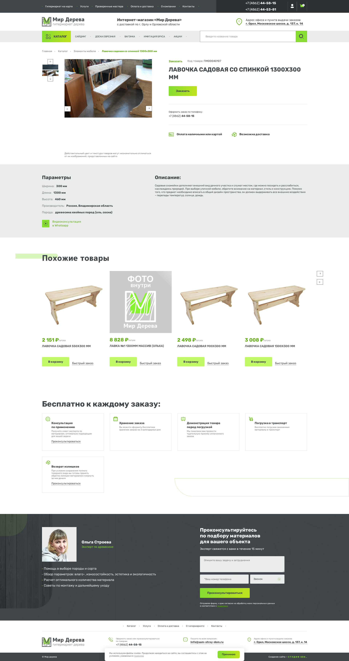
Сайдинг (80, 36)
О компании (168, 6)
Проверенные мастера (109, 6)
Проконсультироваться (66, 441)
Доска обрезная (105, 36)
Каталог (60, 36)
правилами (222, 606)
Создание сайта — (278, 657)
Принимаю (228, 654)
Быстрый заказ (82, 363)
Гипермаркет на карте (59, 6)
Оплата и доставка (142, 6)
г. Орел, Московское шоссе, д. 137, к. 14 (274, 23)
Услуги (84, 6)
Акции (178, 36)
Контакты (188, 6)
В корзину (55, 361)
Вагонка (130, 36)
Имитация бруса (154, 36)
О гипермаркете (195, 626)
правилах (139, 656)
